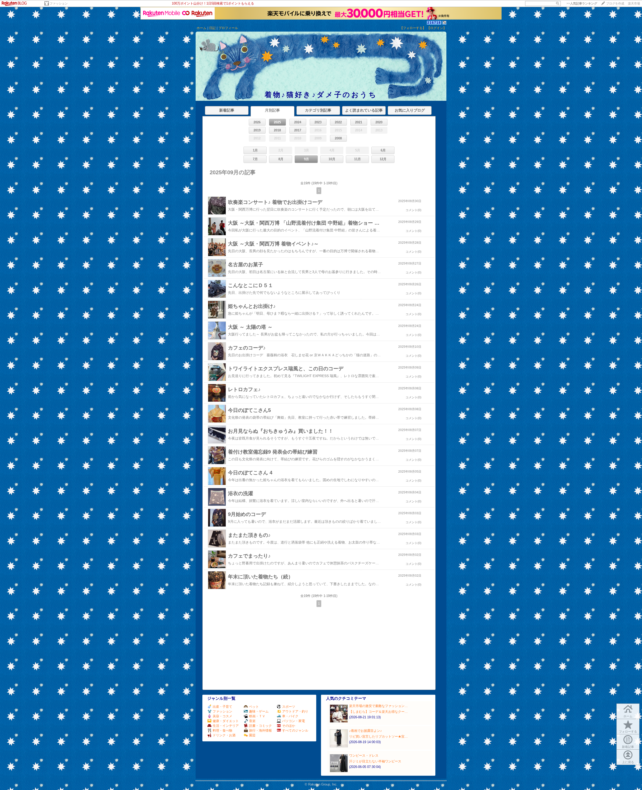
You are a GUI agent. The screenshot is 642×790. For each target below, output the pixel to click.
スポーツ (288, 707)
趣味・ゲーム (259, 711)
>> (582, 3)
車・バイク (290, 716)
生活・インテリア (226, 726)
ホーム (201, 28)
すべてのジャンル (295, 730)
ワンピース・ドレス (363, 755)
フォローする (628, 731)
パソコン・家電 (293, 721)
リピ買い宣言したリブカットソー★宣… (378, 736)
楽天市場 (634, 3)
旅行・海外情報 (260, 730)
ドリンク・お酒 (224, 735)
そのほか (288, 726)
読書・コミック (260, 726)
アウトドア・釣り (295, 711)
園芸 (252, 735)
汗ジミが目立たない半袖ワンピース (375, 761)
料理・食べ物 (222, 730)
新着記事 (628, 747)
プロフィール (228, 28)
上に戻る (628, 762)
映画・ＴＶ (257, 716)
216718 (434, 23)
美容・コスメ (222, 716)
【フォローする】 (413, 28)
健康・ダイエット (226, 721)
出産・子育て (222, 707)
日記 (212, 28)
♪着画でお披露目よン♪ (365, 731)
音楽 (252, 721)
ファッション (59, 3)
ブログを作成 (615, 3)
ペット (254, 707)
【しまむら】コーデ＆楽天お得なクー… (378, 712)
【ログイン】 (436, 28)
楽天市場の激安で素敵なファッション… (378, 706)
